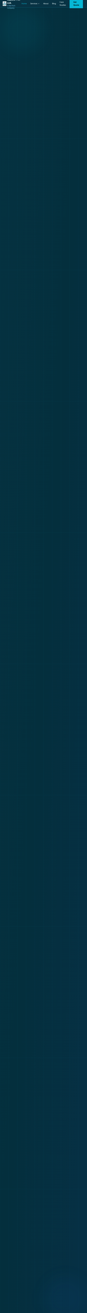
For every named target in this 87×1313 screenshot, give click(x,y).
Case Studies (63, 3)
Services (33, 3)
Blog (54, 3)
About (45, 3)
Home (24, 3)
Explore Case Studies (43, 656)
